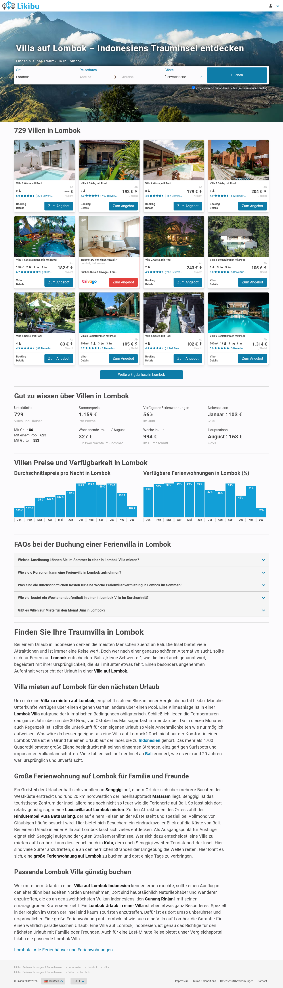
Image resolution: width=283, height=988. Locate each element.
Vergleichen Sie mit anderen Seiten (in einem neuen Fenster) (231, 88)
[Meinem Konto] (274, 5)
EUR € (76, 981)
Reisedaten (88, 70)
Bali (149, 753)
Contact (262, 981)
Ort (18, 70)
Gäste (169, 70)
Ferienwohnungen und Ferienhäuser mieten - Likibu (20, 5)
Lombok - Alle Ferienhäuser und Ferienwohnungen (63, 949)
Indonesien (149, 740)
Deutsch (54, 981)
